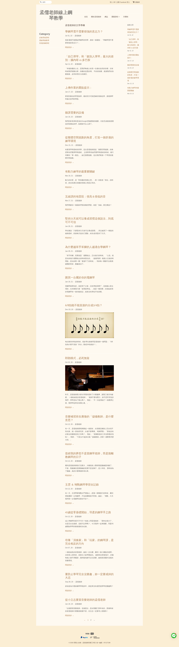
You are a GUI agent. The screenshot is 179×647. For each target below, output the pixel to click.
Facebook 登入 (125, 2)
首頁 (86, 17)
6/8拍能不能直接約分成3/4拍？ (83, 305)
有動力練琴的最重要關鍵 (80, 171)
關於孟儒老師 (96, 17)
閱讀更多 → (69, 47)
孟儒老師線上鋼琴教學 (56, 15)
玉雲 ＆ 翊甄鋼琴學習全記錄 (82, 484)
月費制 (125, 17)
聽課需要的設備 (74, 112)
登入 (111, 2)
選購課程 (115, 17)
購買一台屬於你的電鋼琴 (80, 277)
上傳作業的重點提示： (78, 87)
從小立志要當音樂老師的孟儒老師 (85, 600)
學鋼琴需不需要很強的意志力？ (84, 31)
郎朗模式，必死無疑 (77, 358)
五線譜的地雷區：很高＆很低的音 (85, 196)
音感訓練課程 (44, 43)
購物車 (137, 2)
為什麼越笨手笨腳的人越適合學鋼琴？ (88, 247)
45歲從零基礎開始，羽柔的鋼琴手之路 (88, 512)
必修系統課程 (44, 37)
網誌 (106, 17)
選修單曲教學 (44, 40)
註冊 (118, 2)
